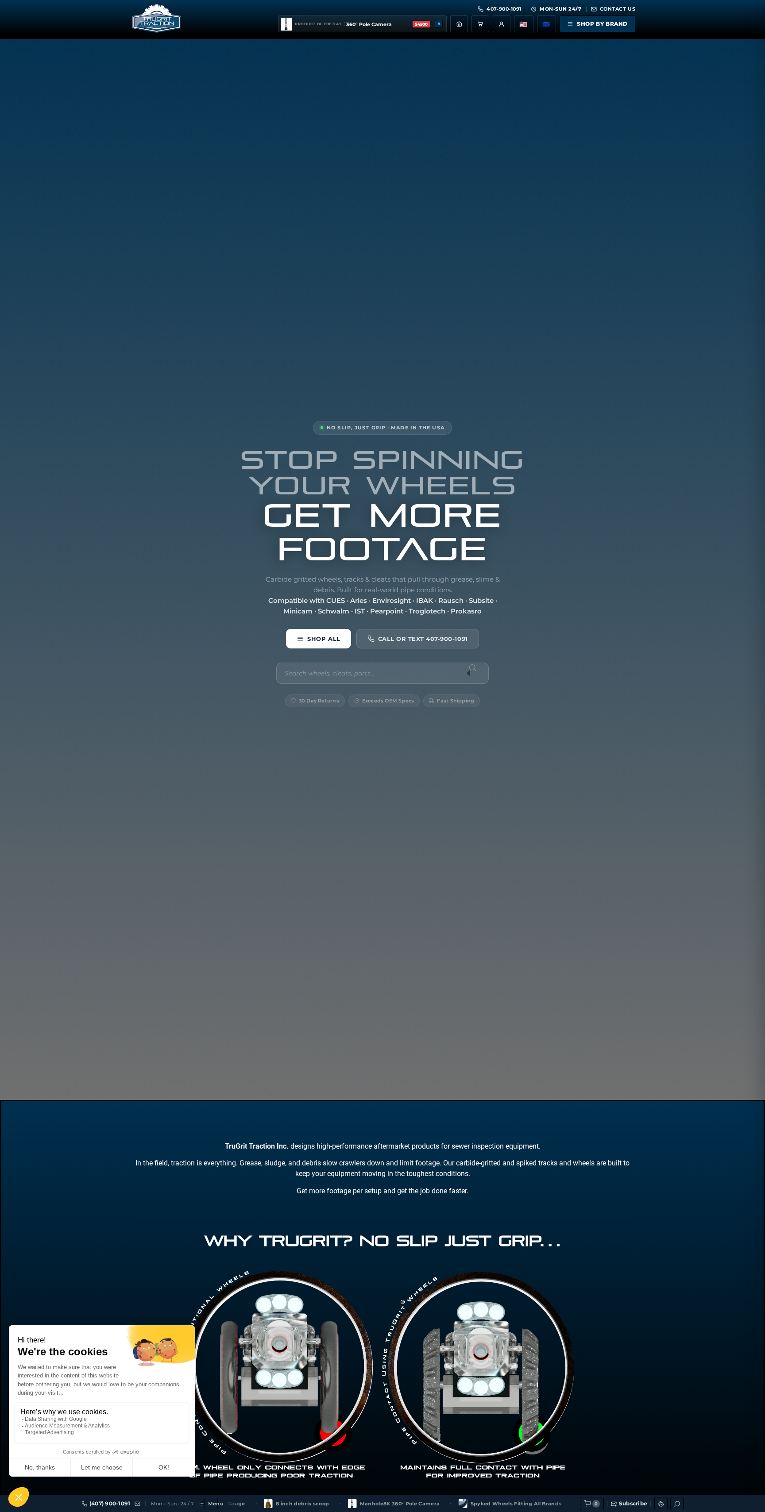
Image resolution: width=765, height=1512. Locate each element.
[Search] (478, 673)
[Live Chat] (677, 1503)
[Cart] (480, 23)
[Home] (459, 23)
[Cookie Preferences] (661, 1503)
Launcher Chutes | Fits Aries (518, 1503)
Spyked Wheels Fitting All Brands (404, 1503)
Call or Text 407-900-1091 (423, 638)
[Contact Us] (137, 1504)
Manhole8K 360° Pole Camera (288, 1503)
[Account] (501, 23)
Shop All (323, 638)
